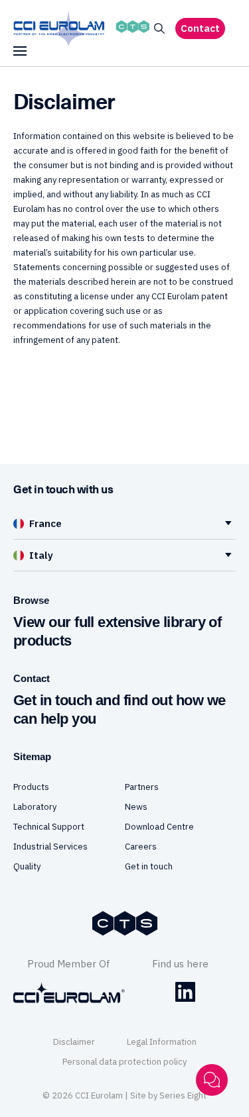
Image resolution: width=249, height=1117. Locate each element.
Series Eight (183, 1095)
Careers (141, 846)
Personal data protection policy (124, 1061)
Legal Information (162, 1041)
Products (31, 787)
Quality (27, 866)
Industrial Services (50, 846)
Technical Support (48, 826)
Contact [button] (200, 28)
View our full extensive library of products (117, 631)
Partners (142, 787)
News (136, 806)
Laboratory (34, 806)
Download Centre (159, 826)
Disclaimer (74, 1041)
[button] (159, 28)
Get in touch (149, 866)
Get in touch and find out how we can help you (119, 709)
